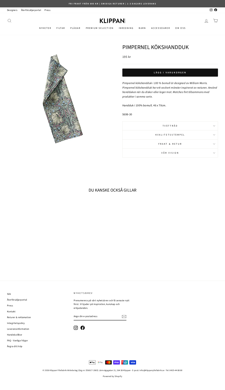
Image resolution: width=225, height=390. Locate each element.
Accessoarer (160, 28)
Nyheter (45, 28)
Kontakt (11, 311)
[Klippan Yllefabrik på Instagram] (76, 328)
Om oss (180, 28)
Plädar (75, 28)
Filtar (60, 28)
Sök (9, 294)
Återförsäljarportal (31, 10)
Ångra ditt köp (14, 346)
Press (47, 10)
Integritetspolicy (16, 323)
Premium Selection (100, 28)
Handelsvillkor (14, 334)
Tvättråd (170, 125)
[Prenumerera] (124, 316)
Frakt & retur (170, 144)
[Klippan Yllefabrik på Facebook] (83, 328)
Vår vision (170, 152)
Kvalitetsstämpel (170, 134)
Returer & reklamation (19, 317)
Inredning (126, 28)
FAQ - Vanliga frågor (17, 340)
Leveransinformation (18, 329)
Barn (142, 28)
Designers (12, 10)
